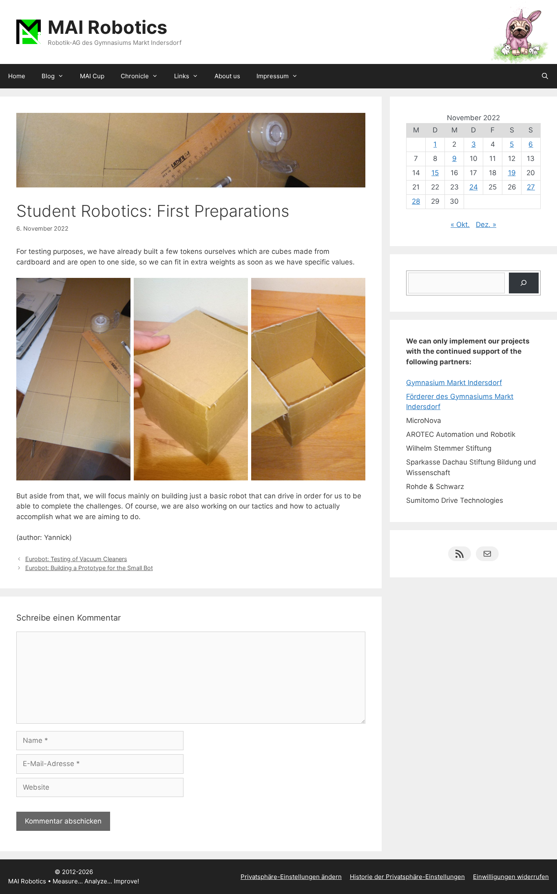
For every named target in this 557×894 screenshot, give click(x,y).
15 (435, 173)
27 (531, 187)
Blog (48, 76)
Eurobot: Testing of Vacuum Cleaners (76, 558)
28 (416, 201)
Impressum (272, 76)
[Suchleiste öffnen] (545, 76)
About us (227, 76)
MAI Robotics (107, 27)
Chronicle (135, 76)
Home (16, 76)
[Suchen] (524, 283)
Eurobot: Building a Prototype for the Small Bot (89, 567)
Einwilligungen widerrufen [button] (511, 877)
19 (512, 173)
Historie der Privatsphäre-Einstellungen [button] (407, 877)
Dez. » (486, 224)
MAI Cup (92, 76)
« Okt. (460, 224)
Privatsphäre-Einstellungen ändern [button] (291, 877)
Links (181, 76)
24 (473, 187)
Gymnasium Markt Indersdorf (454, 383)
